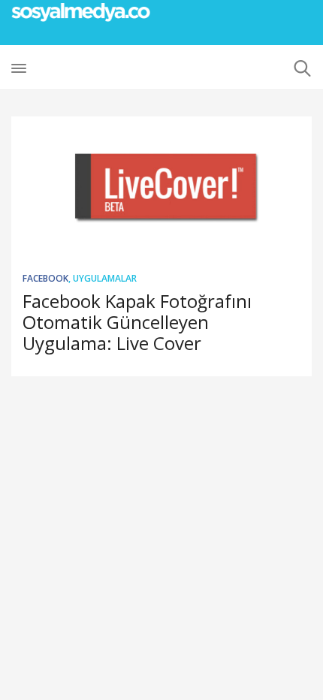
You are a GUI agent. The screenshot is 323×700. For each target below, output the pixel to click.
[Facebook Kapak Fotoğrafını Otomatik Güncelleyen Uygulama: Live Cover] (161, 187)
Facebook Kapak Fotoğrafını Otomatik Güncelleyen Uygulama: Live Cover (137, 321)
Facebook (45, 278)
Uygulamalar (105, 278)
